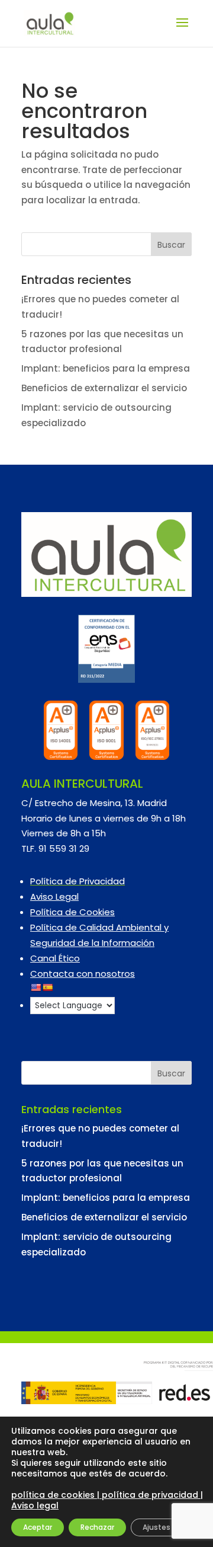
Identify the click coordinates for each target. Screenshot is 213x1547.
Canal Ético (55, 958)
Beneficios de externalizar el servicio (104, 388)
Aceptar (37, 1527)
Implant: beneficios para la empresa (105, 368)
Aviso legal (35, 1505)
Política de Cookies (72, 912)
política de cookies (54, 1495)
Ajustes (156, 1527)
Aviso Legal (54, 896)
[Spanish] (47, 987)
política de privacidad (150, 1495)
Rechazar (97, 1527)
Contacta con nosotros (82, 973)
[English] (35, 987)
